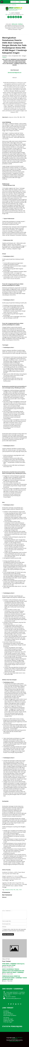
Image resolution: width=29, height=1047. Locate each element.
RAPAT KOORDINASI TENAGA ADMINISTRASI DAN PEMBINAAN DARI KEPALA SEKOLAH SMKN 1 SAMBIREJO (13, 970)
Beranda (15, 24)
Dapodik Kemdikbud (8, 1014)
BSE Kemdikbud (7, 1012)
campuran (7, 889)
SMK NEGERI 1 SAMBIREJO (17, 1038)
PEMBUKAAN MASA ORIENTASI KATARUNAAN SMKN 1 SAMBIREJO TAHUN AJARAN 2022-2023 (14, 977)
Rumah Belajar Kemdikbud (9, 1015)
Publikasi (20, 24)
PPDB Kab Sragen (7, 1022)
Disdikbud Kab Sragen (8, 1020)
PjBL (17, 889)
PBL (14, 889)
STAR (20, 889)
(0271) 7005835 (15, 13)
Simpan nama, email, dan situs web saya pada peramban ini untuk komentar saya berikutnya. (14, 930)
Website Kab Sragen (8, 1019)
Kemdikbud (6, 1011)
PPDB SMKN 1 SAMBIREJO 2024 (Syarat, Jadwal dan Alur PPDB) (13, 964)
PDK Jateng (6, 1017)
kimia (11, 889)
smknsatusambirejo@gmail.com (15, 14)
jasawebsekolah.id (14, 1041)
